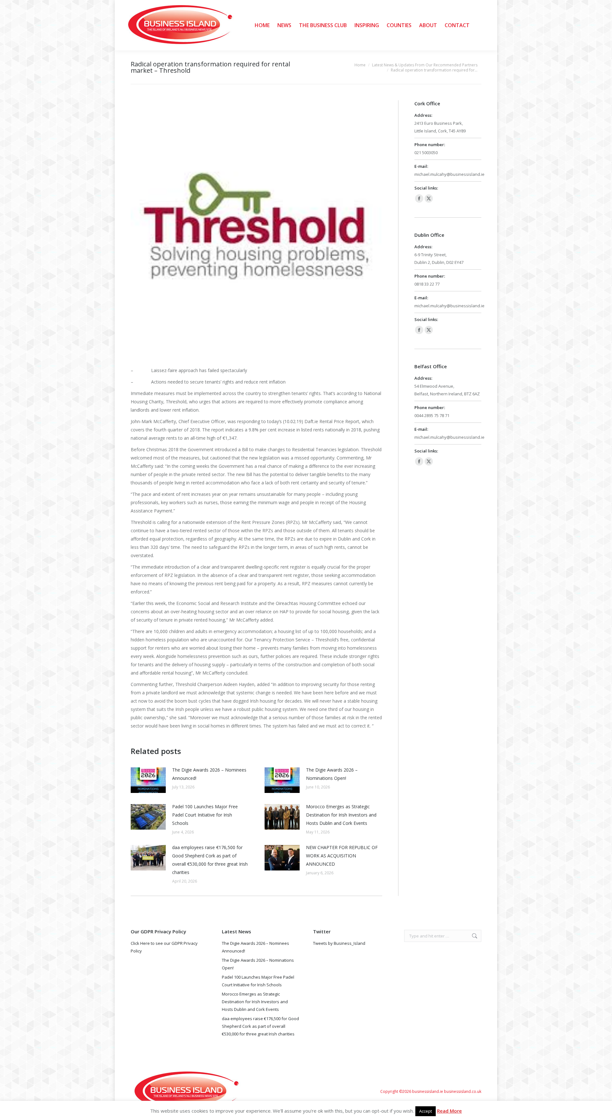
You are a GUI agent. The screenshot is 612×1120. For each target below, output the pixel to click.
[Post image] (148, 780)
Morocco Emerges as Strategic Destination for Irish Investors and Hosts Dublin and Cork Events (341, 814)
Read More (449, 1111)
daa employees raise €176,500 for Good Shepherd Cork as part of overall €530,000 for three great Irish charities (210, 859)
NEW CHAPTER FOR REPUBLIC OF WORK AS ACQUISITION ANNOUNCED (342, 855)
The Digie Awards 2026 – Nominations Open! (332, 774)
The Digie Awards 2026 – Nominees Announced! (209, 774)
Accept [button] (425, 1111)
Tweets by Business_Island (339, 943)
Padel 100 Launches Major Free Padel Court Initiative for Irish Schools (205, 814)
